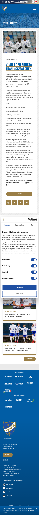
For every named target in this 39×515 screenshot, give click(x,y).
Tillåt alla (19, 287)
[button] (8, 202)
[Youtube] (4, 496)
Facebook (9, 484)
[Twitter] (4, 492)
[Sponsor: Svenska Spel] (35, 3)
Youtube (9, 495)
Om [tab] (32, 225)
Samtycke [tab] (7, 225)
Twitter (8, 492)
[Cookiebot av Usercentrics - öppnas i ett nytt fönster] (28, 219)
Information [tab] (19, 225)
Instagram (9, 488)
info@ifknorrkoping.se (13, 469)
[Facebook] (4, 484)
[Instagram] (4, 488)
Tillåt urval (19, 294)
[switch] (34, 265)
